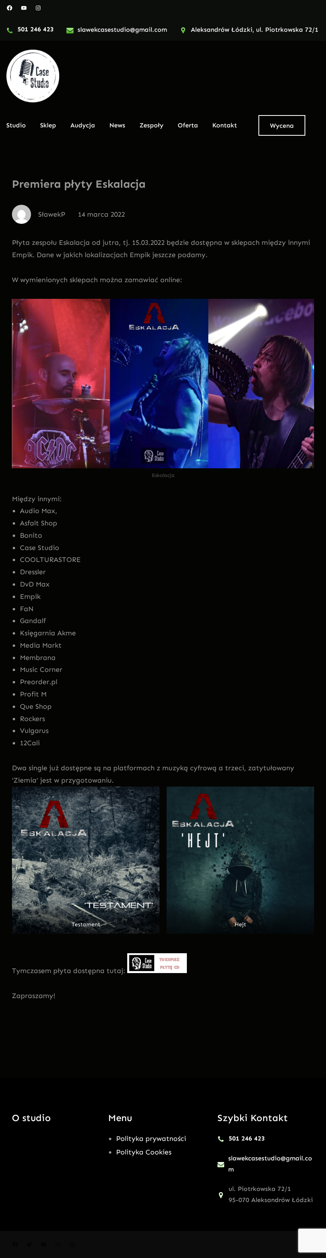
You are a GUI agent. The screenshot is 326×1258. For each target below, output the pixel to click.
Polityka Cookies (143, 1152)
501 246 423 (35, 29)
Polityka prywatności (151, 1138)
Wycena (282, 125)
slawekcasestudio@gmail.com (122, 29)
